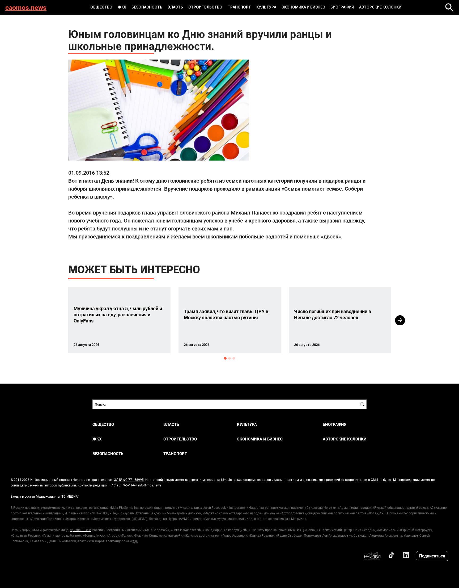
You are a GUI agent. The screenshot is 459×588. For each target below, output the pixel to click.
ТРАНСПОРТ (239, 7)
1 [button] (225, 358)
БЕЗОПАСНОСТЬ (146, 7)
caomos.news (25, 7)
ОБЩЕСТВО (101, 7)
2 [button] (229, 358)
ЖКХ (122, 7)
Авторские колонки (380, 7)
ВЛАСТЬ (175, 7)
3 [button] (233, 358)
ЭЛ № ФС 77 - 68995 (129, 479)
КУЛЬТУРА (266, 7)
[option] (119, 320)
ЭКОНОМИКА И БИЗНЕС (303, 7)
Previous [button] (59, 320)
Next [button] (400, 320)
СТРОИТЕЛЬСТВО (205, 7)
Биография (342, 7)
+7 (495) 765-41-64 (123, 485)
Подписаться (432, 555)
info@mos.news (149, 485)
